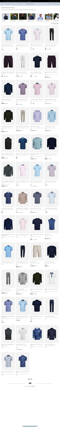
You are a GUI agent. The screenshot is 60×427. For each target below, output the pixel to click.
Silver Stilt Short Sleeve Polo (51, 208)
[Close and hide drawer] (36, 426)
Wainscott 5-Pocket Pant (21, 72)
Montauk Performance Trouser (22, 126)
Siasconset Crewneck (49, 261)
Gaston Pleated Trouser (50, 316)
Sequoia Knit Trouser (6, 289)
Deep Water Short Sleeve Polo (7, 261)
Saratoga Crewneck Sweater (51, 153)
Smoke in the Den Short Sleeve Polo (22, 372)
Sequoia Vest (47, 234)
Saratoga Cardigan (20, 289)
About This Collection (30, 386)
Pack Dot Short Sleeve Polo (7, 208)
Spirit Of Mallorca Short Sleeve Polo (51, 289)
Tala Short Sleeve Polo (20, 344)
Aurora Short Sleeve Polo (35, 208)
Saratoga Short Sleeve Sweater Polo (36, 235)
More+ (7, 76)
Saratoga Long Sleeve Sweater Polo (36, 289)
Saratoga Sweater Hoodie (6, 126)
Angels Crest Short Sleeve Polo (22, 153)
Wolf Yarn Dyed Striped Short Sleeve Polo (7, 317)
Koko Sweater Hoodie (35, 126)
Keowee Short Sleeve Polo (50, 181)
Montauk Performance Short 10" (51, 73)
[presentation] (8, 34)
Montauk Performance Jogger (22, 261)
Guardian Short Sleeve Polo (22, 316)
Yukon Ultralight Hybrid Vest (7, 153)
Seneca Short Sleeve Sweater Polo (36, 317)
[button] (55, 4)
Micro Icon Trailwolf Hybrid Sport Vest (7, 345)
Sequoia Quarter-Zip (5, 99)
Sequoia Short (33, 261)
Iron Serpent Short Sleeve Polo (36, 99)
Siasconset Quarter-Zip (50, 344)
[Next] (57, 16)
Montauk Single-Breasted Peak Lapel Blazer (7, 235)
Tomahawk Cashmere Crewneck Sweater (37, 154)
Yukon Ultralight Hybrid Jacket (8, 181)
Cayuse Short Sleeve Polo (35, 72)
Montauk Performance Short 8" (8, 72)
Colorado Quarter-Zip (49, 126)
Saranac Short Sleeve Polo (21, 99)
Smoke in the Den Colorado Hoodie (36, 345)
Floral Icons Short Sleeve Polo (22, 234)
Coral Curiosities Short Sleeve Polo (7, 372)
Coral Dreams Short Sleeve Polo (22, 181)
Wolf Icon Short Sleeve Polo (36, 181)
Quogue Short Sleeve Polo (50, 99)
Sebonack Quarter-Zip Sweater (22, 208)
